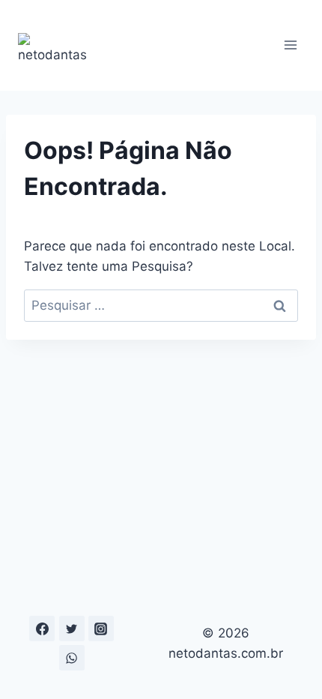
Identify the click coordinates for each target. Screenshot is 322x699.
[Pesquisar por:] (161, 305)
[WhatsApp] (72, 657)
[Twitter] (72, 628)
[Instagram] (101, 628)
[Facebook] (42, 628)
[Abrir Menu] (290, 45)
